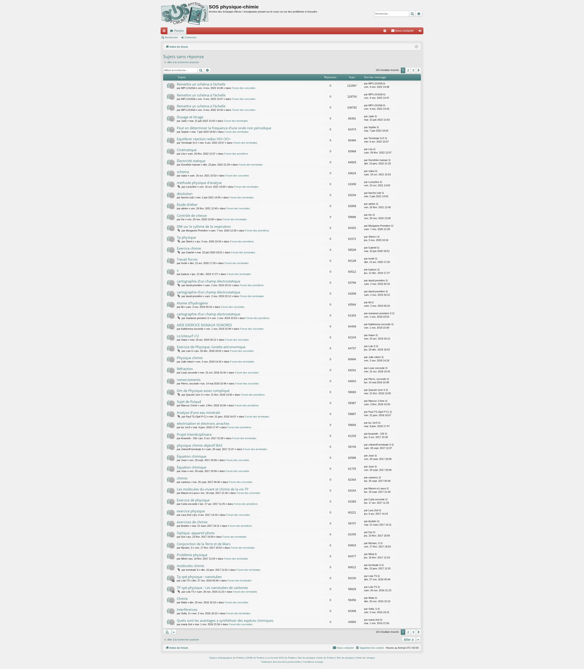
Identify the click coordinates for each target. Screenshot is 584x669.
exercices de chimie (192, 522)
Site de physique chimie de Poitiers (316, 657)
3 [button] (413, 70)
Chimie (182, 598)
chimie (182, 478)
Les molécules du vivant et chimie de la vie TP (212, 489)
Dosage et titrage (190, 117)
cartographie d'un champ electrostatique (208, 314)
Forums (179, 30)
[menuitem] (384, 30)
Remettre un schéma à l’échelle (201, 84)
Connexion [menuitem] (420, 31)
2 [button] (408, 70)
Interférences (187, 609)
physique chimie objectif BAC (200, 445)
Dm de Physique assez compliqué (203, 390)
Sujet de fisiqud (189, 401)
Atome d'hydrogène (192, 303)
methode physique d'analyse (199, 182)
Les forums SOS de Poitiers (281, 657)
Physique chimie (190, 357)
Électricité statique (191, 160)
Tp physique (186, 237)
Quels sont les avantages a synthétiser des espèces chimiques (225, 620)
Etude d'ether (187, 204)
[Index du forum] (185, 13)
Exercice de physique (193, 500)
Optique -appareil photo (196, 533)
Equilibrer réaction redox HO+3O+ (204, 139)
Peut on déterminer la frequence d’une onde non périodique (224, 128)
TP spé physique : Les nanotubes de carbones (212, 587)
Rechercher (171, 37)
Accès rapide (164, 31)
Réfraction (185, 368)
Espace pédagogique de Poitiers (226, 657)
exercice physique (191, 511)
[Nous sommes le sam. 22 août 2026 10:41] (416, 46)
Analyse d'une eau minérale (198, 412)
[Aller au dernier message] (384, 83)
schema (183, 171)
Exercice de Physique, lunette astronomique (211, 347)
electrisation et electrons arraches (203, 423)
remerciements (189, 379)
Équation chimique (191, 456)
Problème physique (192, 554)
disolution (185, 193)
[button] (418, 70)
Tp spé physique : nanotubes (199, 576)
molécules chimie (190, 565)
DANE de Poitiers (255, 657)
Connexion (190, 37)
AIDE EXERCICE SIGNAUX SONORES (204, 325)
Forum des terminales (236, 120)
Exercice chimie (189, 248)
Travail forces (187, 259)
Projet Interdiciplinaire (194, 434)
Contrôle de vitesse (192, 215)
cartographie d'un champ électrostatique (208, 281)
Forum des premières (236, 153)
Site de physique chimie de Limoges (356, 657)
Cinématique (187, 150)
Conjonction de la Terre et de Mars (203, 544)
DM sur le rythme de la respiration (204, 226)
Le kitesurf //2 (188, 336)
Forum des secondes (244, 88)
